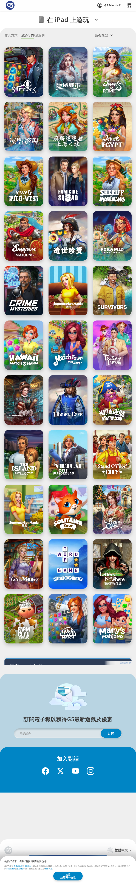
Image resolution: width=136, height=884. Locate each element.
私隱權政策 (18, 866)
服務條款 (28, 866)
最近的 (40, 35)
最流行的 (27, 35)
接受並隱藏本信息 (68, 876)
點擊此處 (48, 869)
